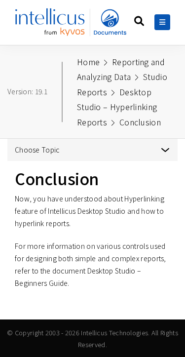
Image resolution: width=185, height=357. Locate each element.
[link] (70, 25)
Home (88, 62)
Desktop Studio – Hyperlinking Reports (117, 107)
